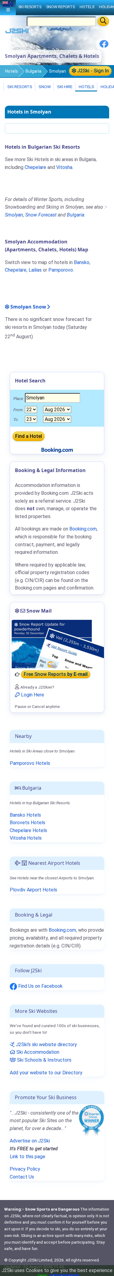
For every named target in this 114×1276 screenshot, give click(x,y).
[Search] (103, 21)
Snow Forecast (41, 215)
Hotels (11, 71)
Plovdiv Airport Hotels (33, 890)
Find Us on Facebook (40, 986)
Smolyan (14, 215)
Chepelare (35, 167)
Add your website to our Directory (46, 1073)
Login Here (32, 695)
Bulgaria (33, 71)
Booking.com (62, 930)
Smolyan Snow (27, 306)
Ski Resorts (19, 86)
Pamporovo (60, 270)
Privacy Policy (25, 1169)
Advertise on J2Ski (30, 1141)
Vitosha (64, 167)
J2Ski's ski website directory (46, 1044)
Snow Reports (60, 7)
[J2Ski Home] (17, 32)
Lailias (35, 270)
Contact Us (22, 1177)
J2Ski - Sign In (92, 71)
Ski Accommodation (37, 1052)
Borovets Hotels (27, 822)
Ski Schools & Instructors (43, 1060)
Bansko (81, 262)
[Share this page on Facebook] (104, 46)
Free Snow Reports (56, 674)
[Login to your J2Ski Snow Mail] (57, 644)
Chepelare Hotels (28, 830)
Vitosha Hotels (26, 838)
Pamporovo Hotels (30, 763)
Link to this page (27, 1156)
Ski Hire (64, 86)
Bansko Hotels (25, 815)
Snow (44, 86)
